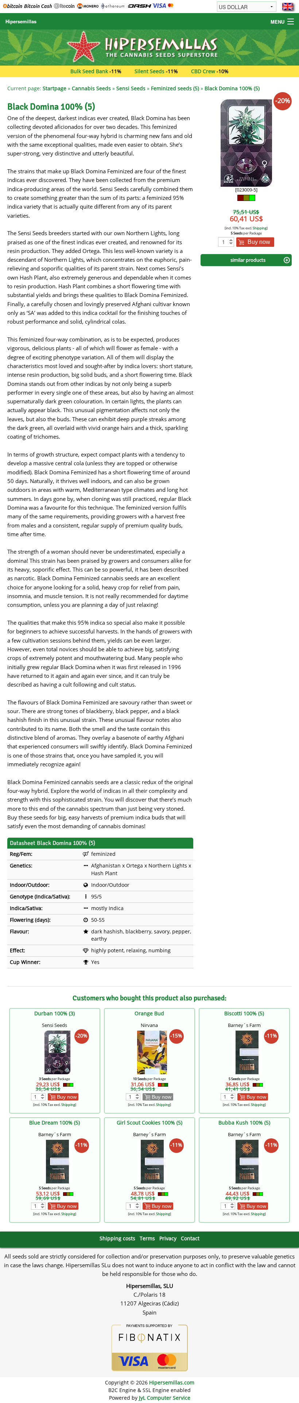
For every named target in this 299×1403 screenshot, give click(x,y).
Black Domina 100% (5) (232, 88)
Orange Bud (149, 1013)
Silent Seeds (149, 71)
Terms (147, 1238)
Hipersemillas (20, 21)
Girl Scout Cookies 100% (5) (149, 1122)
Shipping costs (117, 1238)
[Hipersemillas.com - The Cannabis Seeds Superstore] (149, 46)
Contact (190, 1238)
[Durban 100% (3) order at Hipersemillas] (57, 1051)
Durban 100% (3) (54, 1013)
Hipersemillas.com (171, 1382)
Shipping (260, 228)
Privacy (167, 1238)
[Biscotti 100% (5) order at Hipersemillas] (247, 1051)
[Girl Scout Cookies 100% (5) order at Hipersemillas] (152, 1161)
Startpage (54, 88)
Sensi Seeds (130, 88)
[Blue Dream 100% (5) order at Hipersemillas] (57, 1161)
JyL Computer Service (164, 1397)
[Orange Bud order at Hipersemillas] (152, 1051)
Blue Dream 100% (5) (54, 1122)
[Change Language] (287, 6)
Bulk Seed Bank (89, 71)
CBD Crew (203, 71)
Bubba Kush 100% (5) (244, 1122)
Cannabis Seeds (91, 88)
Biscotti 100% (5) (244, 1013)
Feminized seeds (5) (175, 88)
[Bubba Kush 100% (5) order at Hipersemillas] (247, 1161)
